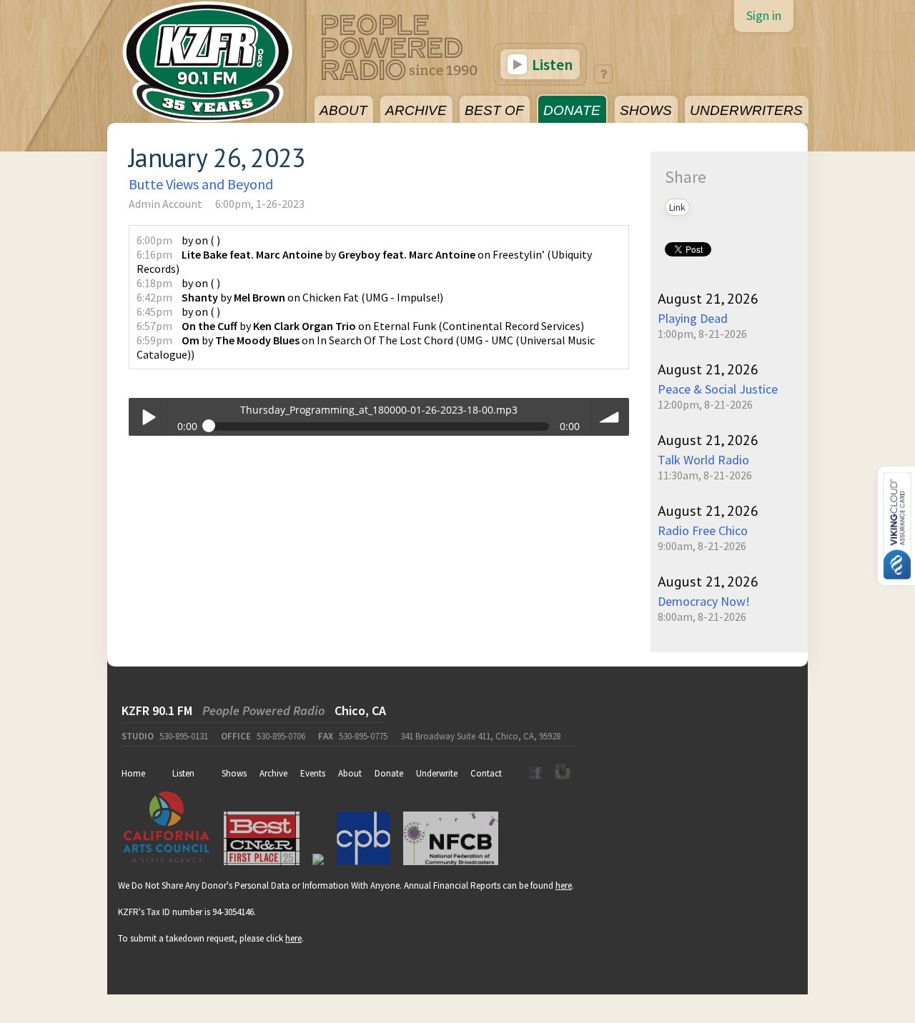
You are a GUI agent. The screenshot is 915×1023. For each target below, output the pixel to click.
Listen (551, 64)
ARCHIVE (416, 110)
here (563, 885)
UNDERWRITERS (746, 110)
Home (133, 773)
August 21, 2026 (708, 298)
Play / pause (148, 417)
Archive (273, 773)
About (350, 773)
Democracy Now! (704, 601)
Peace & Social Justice (718, 389)
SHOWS (646, 110)
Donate (389, 773)
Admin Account (165, 203)
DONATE (571, 110)
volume (610, 417)
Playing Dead (693, 318)
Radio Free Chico (703, 530)
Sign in (763, 15)
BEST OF (494, 110)
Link (677, 207)
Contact (486, 773)
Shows (234, 773)
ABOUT (343, 110)
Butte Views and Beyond (201, 184)
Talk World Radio (703, 459)
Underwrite (437, 773)
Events (312, 773)
